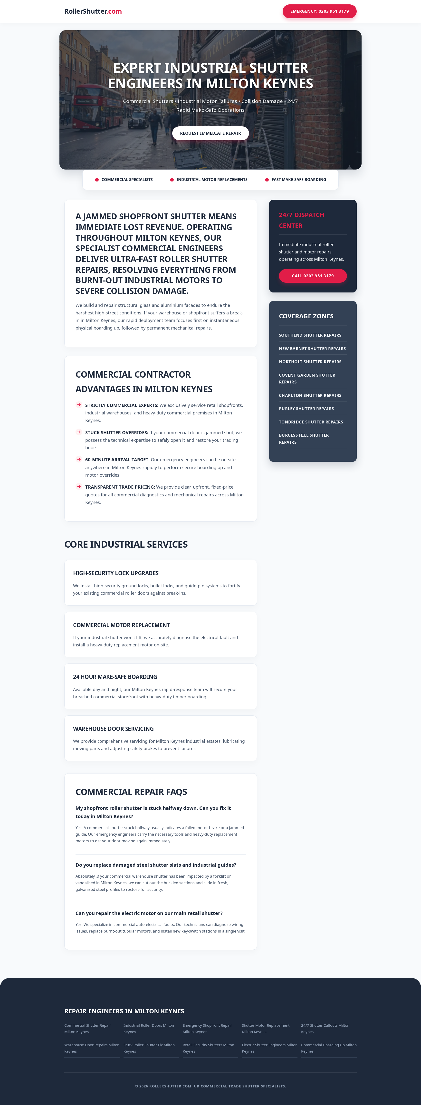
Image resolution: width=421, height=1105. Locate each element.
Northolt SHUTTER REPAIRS (310, 361)
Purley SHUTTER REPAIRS (306, 408)
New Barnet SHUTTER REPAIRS (312, 348)
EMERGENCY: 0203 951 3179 (319, 11)
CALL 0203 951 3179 (313, 276)
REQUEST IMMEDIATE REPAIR (210, 133)
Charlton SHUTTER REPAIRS (310, 395)
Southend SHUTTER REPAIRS (310, 335)
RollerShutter (93, 11)
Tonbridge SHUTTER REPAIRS (311, 422)
